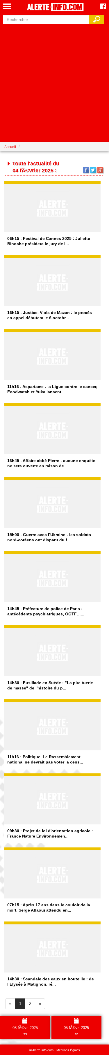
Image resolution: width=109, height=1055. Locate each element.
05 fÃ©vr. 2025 (76, 1030)
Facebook (86, 170)
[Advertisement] (54, 81)
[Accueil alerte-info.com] (55, 7)
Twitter (93, 170)
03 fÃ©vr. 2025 (25, 1030)
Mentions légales (68, 1050)
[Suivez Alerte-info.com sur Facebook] (103, 6)
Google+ (100, 170)
